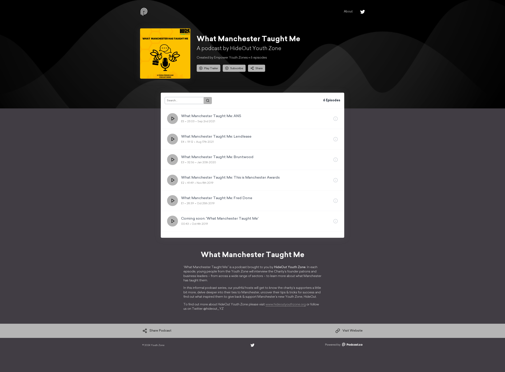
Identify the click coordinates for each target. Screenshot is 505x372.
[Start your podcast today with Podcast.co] (352, 345)
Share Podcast (160, 330)
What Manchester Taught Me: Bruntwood (217, 157)
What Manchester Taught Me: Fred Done (216, 198)
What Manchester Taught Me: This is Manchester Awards (230, 178)
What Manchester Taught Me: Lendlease (216, 137)
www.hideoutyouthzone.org (286, 304)
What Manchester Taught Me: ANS (211, 116)
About (348, 11)
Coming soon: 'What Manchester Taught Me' (219, 219)
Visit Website (352, 330)
